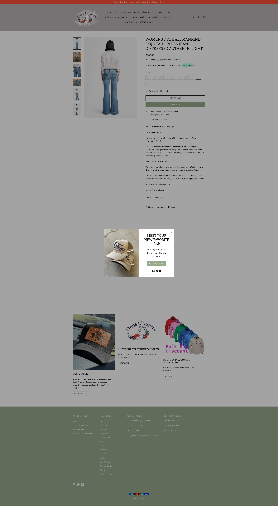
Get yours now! (156, 264)
